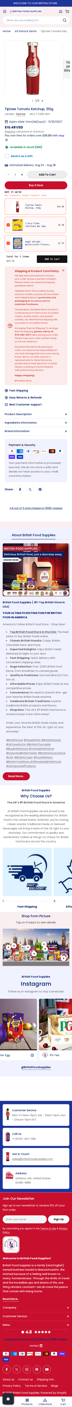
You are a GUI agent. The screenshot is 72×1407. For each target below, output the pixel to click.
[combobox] (36, 20)
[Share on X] (30, 489)
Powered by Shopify (54, 1393)
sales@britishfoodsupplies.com (32, 1159)
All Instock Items (26, 31)
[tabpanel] (36, 661)
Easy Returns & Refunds (25, 397)
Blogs (54, 1386)
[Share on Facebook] (20, 489)
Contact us (25, 1379)
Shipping (10, 131)
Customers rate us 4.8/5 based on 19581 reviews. (36, 1339)
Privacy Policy (12, 1386)
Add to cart (52, 259)
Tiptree (20, 114)
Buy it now (36, 185)
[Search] (65, 20)
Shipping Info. (45, 1379)
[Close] (63, 270)
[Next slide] (42, 101)
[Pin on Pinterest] (40, 489)
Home (7, 31)
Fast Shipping (18, 390)
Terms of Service (36, 1386)
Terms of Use (48, 1228)
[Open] (8, 1399)
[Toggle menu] (5, 11)
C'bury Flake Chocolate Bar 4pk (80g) (35, 226)
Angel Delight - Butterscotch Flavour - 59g (37, 245)
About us (8, 1379)
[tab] (33, 536)
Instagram (36, 984)
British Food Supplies (26, 1393)
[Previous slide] (32, 101)
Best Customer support (25, 404)
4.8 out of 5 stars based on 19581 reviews (36, 508)
